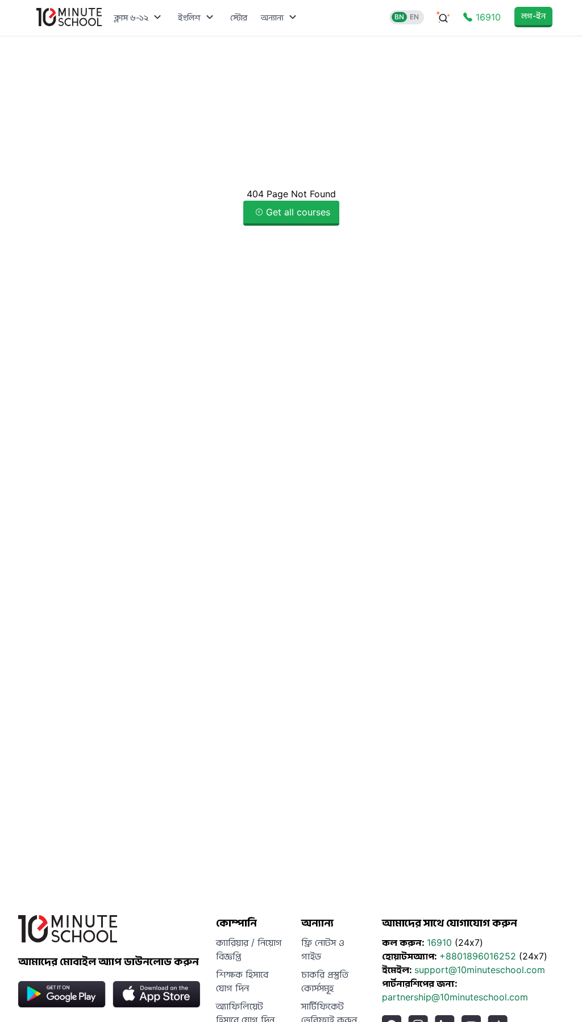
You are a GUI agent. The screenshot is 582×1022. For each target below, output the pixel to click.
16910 (441, 942)
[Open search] (443, 17)
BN (399, 17)
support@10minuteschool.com (479, 969)
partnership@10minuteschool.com (455, 997)
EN (414, 17)
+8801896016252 (479, 956)
